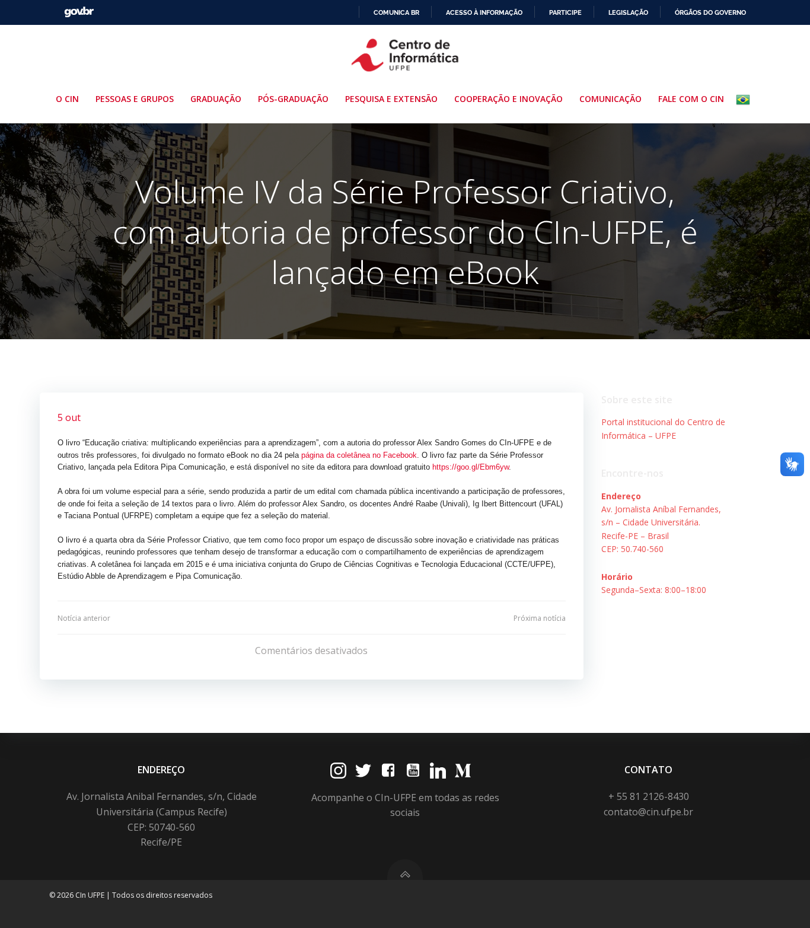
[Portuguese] (745, 100)
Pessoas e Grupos (134, 98)
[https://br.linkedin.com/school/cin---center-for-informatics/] (438, 771)
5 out (69, 417)
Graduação (215, 98)
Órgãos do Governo (710, 12)
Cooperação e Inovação (508, 98)
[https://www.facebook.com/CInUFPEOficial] (388, 771)
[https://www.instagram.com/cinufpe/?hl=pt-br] (338, 771)
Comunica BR (396, 12)
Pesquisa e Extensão (391, 98)
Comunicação (610, 98)
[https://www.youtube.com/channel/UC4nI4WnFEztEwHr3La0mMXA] (413, 771)
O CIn (67, 98)
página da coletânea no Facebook (359, 455)
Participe (565, 12)
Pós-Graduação (293, 98)
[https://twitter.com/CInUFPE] (363, 771)
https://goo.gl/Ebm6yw (470, 467)
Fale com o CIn (691, 98)
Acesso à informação (484, 12)
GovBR (79, 12)
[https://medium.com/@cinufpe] (463, 771)
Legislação (628, 12)
